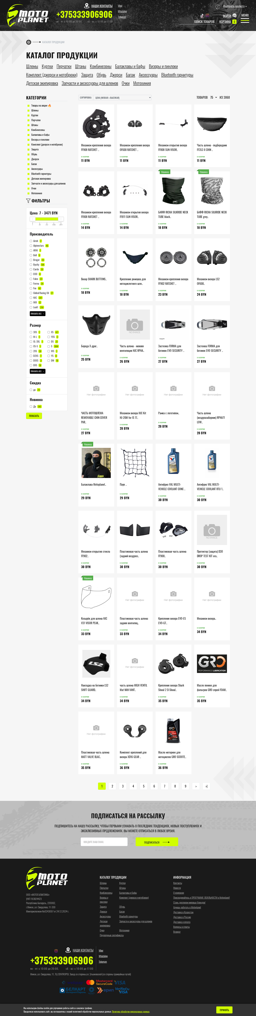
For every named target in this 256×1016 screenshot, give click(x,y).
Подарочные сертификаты (112, 935)
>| (206, 786)
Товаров (202, 97)
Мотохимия (36, 193)
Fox (37, 288)
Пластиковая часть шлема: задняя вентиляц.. (134, 620)
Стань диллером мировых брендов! (189, 902)
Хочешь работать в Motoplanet (187, 907)
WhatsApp (122, 11)
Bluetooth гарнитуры (41, 173)
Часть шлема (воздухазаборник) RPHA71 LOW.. (211, 417)
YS (54, 356)
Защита (34, 149)
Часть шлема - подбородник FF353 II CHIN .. (212, 147)
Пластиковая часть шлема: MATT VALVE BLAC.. (95, 754)
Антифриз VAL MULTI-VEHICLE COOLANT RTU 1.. (210, 486)
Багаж (34, 164)
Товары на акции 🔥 (41, 105)
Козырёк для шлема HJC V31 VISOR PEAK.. (94, 620)
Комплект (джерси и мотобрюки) (47, 144)
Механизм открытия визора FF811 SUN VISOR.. (134, 214)
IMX (37, 302)
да (36, 389)
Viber (120, 5)
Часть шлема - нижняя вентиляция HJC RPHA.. (132, 348)
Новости (177, 888)
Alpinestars (40, 245)
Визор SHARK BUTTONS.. (94, 279)
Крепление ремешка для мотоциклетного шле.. (133, 281)
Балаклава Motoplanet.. (93, 484)
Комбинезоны (38, 130)
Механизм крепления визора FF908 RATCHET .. (96, 147)
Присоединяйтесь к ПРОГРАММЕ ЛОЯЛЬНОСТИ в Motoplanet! (201, 897)
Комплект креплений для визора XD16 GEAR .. (133, 754)
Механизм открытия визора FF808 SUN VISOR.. (172, 147)
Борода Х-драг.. (89, 346)
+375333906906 (84, 14)
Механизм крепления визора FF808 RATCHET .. (96, 214)
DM (54, 360)
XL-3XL (38, 341)
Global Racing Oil (43, 293)
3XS (36, 332)
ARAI (37, 250)
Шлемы (34, 110)
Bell (36, 255)
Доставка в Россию (182, 917)
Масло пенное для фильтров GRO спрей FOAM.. (212, 687)
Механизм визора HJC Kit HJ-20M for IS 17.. (133, 415)
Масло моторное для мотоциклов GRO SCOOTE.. (172, 754)
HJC (37, 297)
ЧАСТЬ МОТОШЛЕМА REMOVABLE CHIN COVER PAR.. (94, 417)
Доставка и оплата (181, 922)
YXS (54, 337)
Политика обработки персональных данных (130, 1011)
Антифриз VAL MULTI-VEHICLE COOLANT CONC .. (171, 486)
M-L (36, 337)
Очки (33, 188)
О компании (178, 893)
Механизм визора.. (206, 618)
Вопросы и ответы (181, 927)
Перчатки (36, 120)
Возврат (177, 931)
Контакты (177, 883)
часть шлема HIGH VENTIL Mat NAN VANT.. (133, 687)
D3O (36, 274)
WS (54, 351)
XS (54, 332)
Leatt (38, 307)
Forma (38, 283)
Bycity (38, 264)
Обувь (34, 154)
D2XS (37, 356)
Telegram (122, 17)
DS (54, 341)
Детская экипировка (41, 178)
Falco (37, 279)
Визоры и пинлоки (40, 139)
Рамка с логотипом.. (168, 413)
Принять (224, 1010)
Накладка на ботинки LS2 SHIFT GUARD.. (94, 687)
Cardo (38, 269)
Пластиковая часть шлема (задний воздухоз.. (134, 553)
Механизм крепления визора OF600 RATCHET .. (135, 147)
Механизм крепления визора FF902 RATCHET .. (173, 281)
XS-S (37, 346)
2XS (37, 351)
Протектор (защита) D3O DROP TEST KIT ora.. (210, 553)
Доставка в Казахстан (183, 912)
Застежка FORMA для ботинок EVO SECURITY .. (171, 348)
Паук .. (123, 484)
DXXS (37, 360)
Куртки (34, 115)
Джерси (35, 159)
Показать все (36, 313)
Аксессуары (37, 169)
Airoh (37, 241)
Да (37, 406)
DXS (37, 365)
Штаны (34, 125)
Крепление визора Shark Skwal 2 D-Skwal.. (171, 687)
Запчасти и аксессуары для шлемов (48, 183)
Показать (34, 416)
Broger (38, 260)
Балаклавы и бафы (40, 134)
